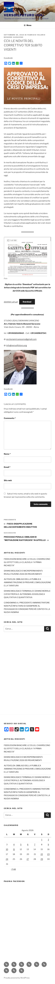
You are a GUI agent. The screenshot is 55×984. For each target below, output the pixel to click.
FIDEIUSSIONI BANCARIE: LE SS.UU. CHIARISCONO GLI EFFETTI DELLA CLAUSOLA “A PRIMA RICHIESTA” (27, 562)
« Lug (13, 869)
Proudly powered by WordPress (17, 978)
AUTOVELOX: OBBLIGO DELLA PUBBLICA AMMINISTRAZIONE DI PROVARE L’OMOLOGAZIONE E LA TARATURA (27, 582)
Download (27, 302)
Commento (10, 418)
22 (42, 854)
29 (42, 859)
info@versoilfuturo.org (16, 345)
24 (7, 859)
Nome (7, 454)
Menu (28, 25)
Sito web (8, 480)
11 (14, 849)
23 (48, 854)
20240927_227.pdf (11, 302)
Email (7, 467)
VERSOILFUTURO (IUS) (24, 15)
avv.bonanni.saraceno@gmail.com (21, 339)
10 (7, 849)
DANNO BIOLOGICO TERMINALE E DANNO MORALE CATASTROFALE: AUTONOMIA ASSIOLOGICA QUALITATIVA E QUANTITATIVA (27, 594)
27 (28, 859)
